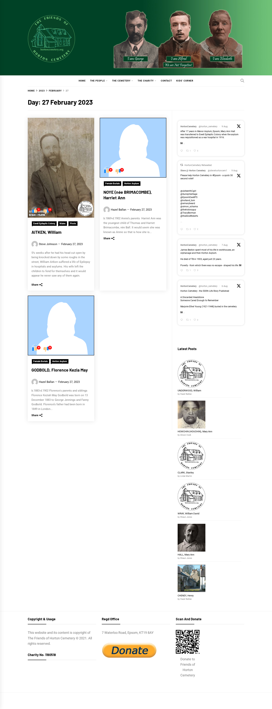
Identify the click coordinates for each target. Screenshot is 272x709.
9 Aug (225, 126)
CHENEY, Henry (186, 595)
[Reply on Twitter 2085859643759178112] (182, 271)
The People (97, 80)
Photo (73, 223)
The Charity (146, 80)
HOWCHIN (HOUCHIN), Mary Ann (195, 431)
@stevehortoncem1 (217, 170)
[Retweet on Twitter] (181, 165)
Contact (166, 80)
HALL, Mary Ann (186, 554)
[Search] (242, 80)
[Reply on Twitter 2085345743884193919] (182, 320)
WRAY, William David (188, 513)
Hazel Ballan (118, 209)
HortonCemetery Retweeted (198, 165)
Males (63, 223)
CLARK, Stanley (186, 472)
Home (82, 80)
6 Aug (225, 286)
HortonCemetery (188, 126)
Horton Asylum (131, 183)
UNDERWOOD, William (190, 390)
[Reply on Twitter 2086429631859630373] (182, 151)
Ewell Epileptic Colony (44, 223)
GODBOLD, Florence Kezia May (59, 369)
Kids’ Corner (184, 80)
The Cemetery (121, 80)
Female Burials (112, 183)
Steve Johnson (48, 244)
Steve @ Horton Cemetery (193, 170)
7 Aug (225, 245)
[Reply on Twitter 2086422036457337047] (182, 229)
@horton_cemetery (208, 126)
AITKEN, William (46, 232)
